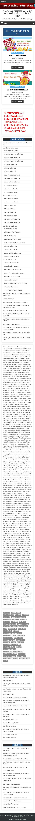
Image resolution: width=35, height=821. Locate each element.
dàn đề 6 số (15, 622)
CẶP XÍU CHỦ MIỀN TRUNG (13, 269)
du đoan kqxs (7, 619)
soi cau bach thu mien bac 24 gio (12, 633)
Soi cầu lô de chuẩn (9, 647)
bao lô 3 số (7, 613)
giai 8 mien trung (22, 626)
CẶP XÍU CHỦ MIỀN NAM (12, 232)
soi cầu (13, 642)
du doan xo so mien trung (18, 617)
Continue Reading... (18, 67)
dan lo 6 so (26, 615)
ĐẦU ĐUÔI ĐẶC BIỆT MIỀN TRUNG (15, 283)
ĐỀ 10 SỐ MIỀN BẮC (10, 216)
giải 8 (5, 629)
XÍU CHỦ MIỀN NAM (11, 249)
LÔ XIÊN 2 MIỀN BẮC (11, 185)
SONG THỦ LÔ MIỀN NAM (12, 253)
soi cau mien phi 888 (9, 640)
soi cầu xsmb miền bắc (10, 649)
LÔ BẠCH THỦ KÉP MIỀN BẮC (13, 161)
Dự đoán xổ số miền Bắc (10, 626)
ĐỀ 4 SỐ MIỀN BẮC (10, 205)
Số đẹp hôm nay (21, 656)
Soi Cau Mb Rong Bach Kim (11, 324)
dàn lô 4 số (24, 619)
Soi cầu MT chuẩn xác (10, 260)
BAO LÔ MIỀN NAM (17, 55)
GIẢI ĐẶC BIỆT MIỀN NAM (12, 239)
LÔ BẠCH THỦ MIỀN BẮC (17, 89)
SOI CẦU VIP (7, 642)
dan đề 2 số (7, 617)
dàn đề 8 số (22, 622)
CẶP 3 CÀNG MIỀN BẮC (11, 198)
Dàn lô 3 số (16, 619)
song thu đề (21, 654)
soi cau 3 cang (22, 629)
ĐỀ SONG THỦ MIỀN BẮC (12, 178)
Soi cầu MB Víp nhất (9, 195)
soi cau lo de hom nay (9, 635)
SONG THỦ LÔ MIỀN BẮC (12, 182)
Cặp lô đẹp (18, 615)
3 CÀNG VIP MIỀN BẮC (11, 202)
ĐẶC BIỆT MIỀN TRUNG (12, 276)
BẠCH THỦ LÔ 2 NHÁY (11, 151)
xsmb (16, 658)
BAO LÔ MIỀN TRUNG (11, 266)
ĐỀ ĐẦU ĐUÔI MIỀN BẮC (12, 223)
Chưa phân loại (8, 680)
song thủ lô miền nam (9, 656)
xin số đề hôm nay (8, 658)
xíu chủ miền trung (25, 658)
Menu (4, 2)
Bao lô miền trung (9, 615)
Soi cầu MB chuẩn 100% (17, 87)
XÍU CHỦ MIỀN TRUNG (11, 262)
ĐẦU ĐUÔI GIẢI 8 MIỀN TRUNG (14, 273)
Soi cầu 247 (20, 642)
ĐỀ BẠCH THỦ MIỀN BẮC (12, 219)
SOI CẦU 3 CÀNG (8, 299)
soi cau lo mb (20, 635)
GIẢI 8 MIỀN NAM (10, 235)
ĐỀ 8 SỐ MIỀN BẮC (10, 212)
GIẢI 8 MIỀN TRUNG (10, 280)
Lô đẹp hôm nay (12, 629)
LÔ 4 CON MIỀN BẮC (10, 164)
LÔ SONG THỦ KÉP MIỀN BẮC (13, 154)
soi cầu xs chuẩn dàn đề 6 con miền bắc (15, 797)
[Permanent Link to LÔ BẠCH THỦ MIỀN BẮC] (17, 77)
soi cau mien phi (18, 638)
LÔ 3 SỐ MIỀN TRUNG (11, 287)
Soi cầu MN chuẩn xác (17, 53)
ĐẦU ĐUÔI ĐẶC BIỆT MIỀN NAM (14, 242)
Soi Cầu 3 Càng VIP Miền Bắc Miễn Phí (15, 310)
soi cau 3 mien (7, 631)
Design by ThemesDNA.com (17, 819)
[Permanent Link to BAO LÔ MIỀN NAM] (17, 44)
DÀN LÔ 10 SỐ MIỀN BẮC (12, 175)
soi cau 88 (16, 631)
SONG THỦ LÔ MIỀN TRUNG (13, 290)
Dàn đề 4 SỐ (7, 622)
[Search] (33, 23)
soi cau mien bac (8, 638)
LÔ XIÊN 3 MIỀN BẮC (11, 189)
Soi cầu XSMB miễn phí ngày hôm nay (13, 651)
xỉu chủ (6, 661)
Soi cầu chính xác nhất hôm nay (12, 645)
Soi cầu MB (19, 647)
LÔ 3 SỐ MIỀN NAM (10, 246)
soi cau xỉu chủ (20, 640)
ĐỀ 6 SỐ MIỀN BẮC (10, 209)
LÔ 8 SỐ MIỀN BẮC (10, 171)
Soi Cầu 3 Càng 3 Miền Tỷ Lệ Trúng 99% (15, 302)
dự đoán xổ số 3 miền (23, 624)
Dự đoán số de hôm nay (10, 624)
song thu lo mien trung (10, 654)
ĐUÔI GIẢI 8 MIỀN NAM (11, 256)
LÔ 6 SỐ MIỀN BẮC (10, 168)
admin (13, 58)
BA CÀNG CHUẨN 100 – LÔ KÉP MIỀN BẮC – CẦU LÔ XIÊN (17, 13)
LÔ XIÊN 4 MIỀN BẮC (11, 192)
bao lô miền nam (16, 613)
